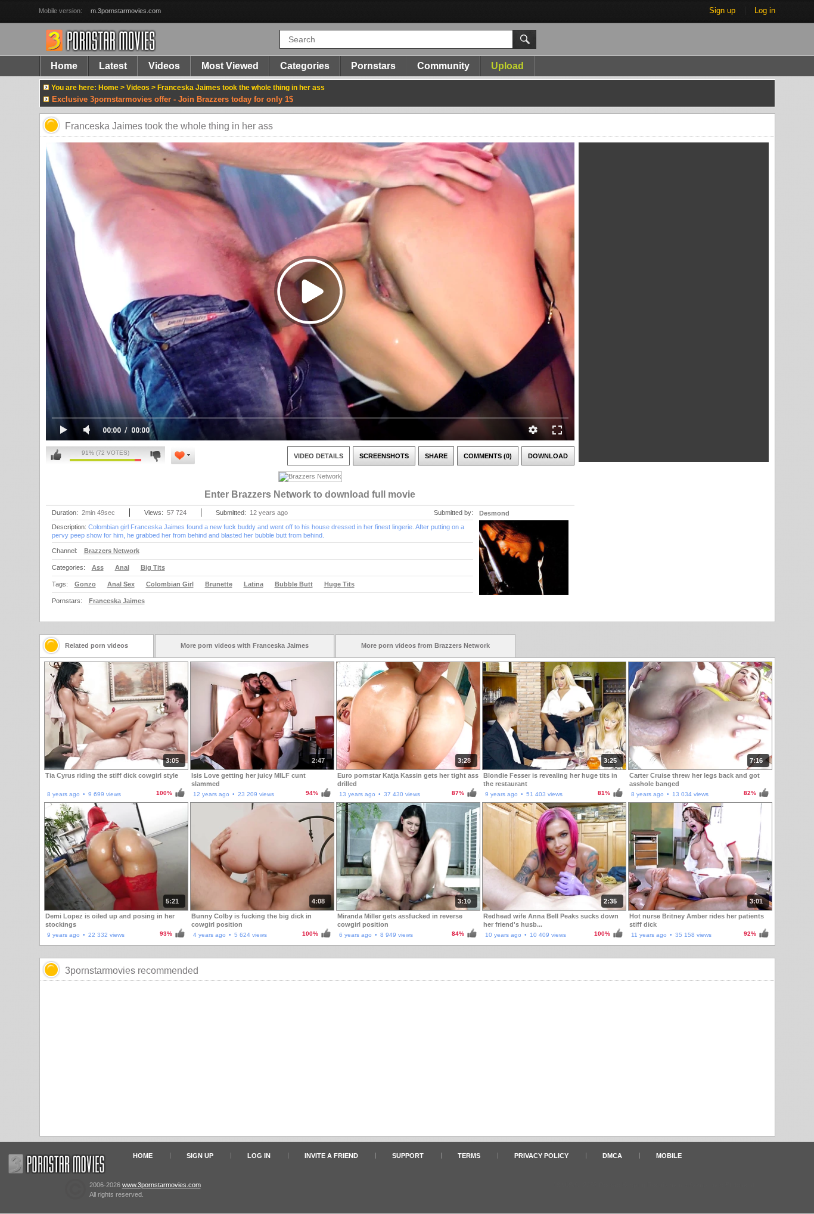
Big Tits (153, 567)
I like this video (56, 455)
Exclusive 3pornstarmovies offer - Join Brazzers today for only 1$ (172, 99)
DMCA (612, 1155)
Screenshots (384, 455)
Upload (507, 66)
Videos (164, 66)
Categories (305, 66)
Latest (113, 66)
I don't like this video (155, 455)
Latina (253, 584)
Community (443, 66)
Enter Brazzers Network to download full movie (309, 494)
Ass (98, 567)
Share (436, 455)
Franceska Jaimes (117, 600)
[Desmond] (523, 565)
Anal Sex (121, 584)
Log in (764, 10)
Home (64, 66)
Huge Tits (339, 584)
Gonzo (85, 584)
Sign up (722, 10)
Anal (122, 567)
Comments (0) (488, 455)
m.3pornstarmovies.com (126, 10)
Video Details (318, 455)
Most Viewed (230, 66)
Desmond (494, 513)
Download (548, 455)
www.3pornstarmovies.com (161, 1184)
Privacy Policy (541, 1155)
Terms (469, 1155)
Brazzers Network (111, 550)
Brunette (218, 584)
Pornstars (373, 66)
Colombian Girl (170, 584)
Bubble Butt (294, 584)
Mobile (669, 1155)
